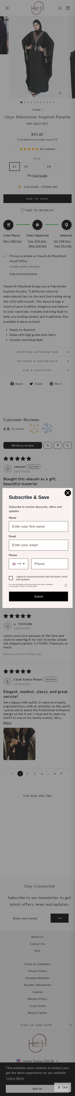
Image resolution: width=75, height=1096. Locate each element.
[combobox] (18, 564)
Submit (38, 596)
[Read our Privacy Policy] (65, 585)
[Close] (68, 493)
